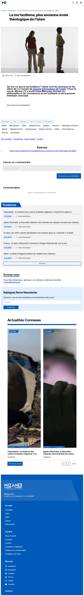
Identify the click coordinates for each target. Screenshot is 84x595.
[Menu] (81, 2)
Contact (40, 139)
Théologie (23, 121)
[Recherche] (73, 2)
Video (31, 121)
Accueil (3, 10)
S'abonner (11, 307)
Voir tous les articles (15, 464)
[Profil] (77, 2)
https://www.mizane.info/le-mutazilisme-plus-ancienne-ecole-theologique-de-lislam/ (43, 151)
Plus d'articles (6, 139)
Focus (39, 121)
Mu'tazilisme (48, 121)
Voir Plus (42, 263)
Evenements (18, 139)
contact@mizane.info (12, 282)
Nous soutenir (29, 139)
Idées (15, 121)
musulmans (12, 10)
